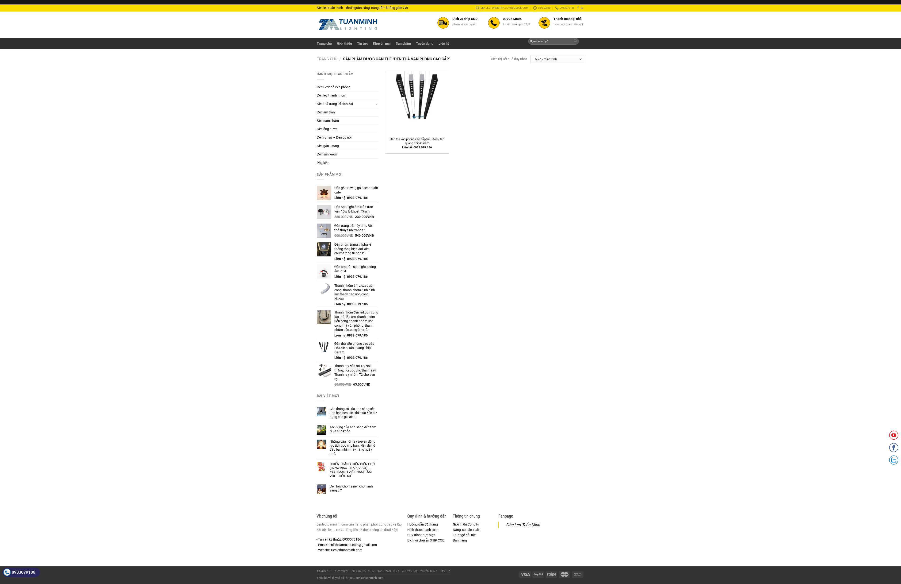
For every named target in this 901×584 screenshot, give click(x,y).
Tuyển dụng (424, 43)
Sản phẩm (403, 43)
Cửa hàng (358, 571)
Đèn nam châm (328, 121)
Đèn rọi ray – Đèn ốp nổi (334, 137)
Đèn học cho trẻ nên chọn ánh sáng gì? (351, 488)
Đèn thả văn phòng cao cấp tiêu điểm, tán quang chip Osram (417, 141)
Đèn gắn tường (328, 146)
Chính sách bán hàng (384, 571)
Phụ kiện (323, 163)
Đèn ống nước (327, 129)
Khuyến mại (382, 43)
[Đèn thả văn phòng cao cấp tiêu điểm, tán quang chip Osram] (417, 103)
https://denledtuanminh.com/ (365, 578)
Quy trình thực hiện (421, 535)
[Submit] (575, 41)
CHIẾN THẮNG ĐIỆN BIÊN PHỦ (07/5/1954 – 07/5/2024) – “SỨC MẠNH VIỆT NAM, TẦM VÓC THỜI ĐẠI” (352, 470)
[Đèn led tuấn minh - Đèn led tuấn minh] (348, 24)
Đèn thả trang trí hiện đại (335, 104)
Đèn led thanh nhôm (331, 95)
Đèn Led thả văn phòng (334, 87)
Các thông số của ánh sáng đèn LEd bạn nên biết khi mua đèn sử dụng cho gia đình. (353, 413)
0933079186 (23, 572)
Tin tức (362, 43)
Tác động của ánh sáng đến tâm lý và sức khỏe (353, 429)
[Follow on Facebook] (578, 7)
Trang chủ (324, 43)
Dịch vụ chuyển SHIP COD (425, 540)
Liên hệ (444, 43)
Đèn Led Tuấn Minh (523, 524)
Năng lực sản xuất (466, 530)
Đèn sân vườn (327, 154)
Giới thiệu (344, 43)
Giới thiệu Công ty (466, 524)
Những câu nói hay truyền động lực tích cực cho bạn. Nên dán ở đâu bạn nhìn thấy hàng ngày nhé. (352, 447)
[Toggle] (376, 104)
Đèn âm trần (326, 112)
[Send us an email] (582, 7)
